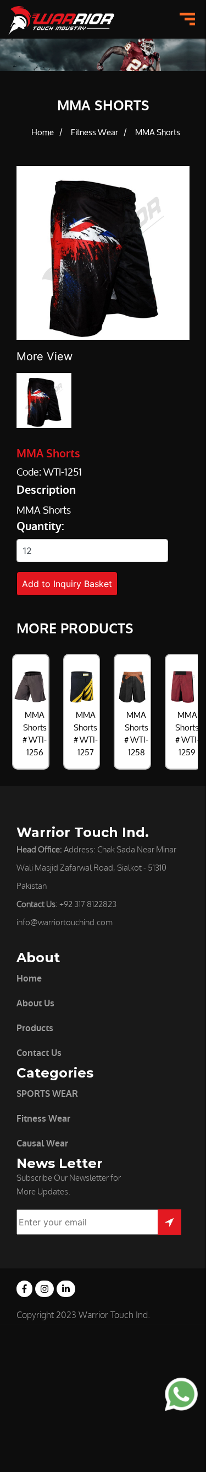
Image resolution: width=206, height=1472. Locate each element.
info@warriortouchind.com (64, 922)
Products (34, 1028)
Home (42, 132)
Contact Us (39, 1053)
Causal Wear (42, 1143)
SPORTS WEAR (47, 1094)
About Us (35, 1003)
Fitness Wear (94, 132)
